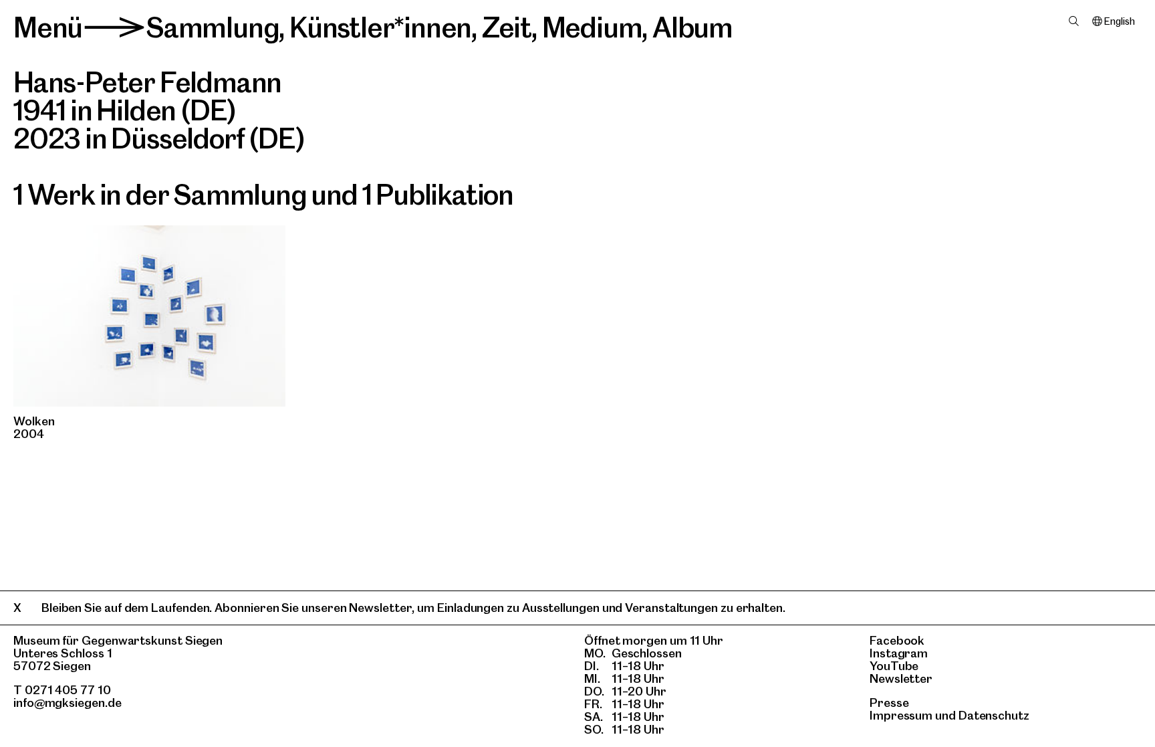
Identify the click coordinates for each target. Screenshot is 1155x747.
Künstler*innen (380, 27)
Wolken (34, 421)
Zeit (506, 27)
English (1119, 21)
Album (692, 27)
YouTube (894, 666)
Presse (889, 703)
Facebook (897, 640)
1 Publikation (437, 194)
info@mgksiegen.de (67, 703)
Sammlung (212, 27)
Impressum (901, 715)
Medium (592, 27)
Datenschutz (993, 715)
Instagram (899, 653)
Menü (47, 27)
